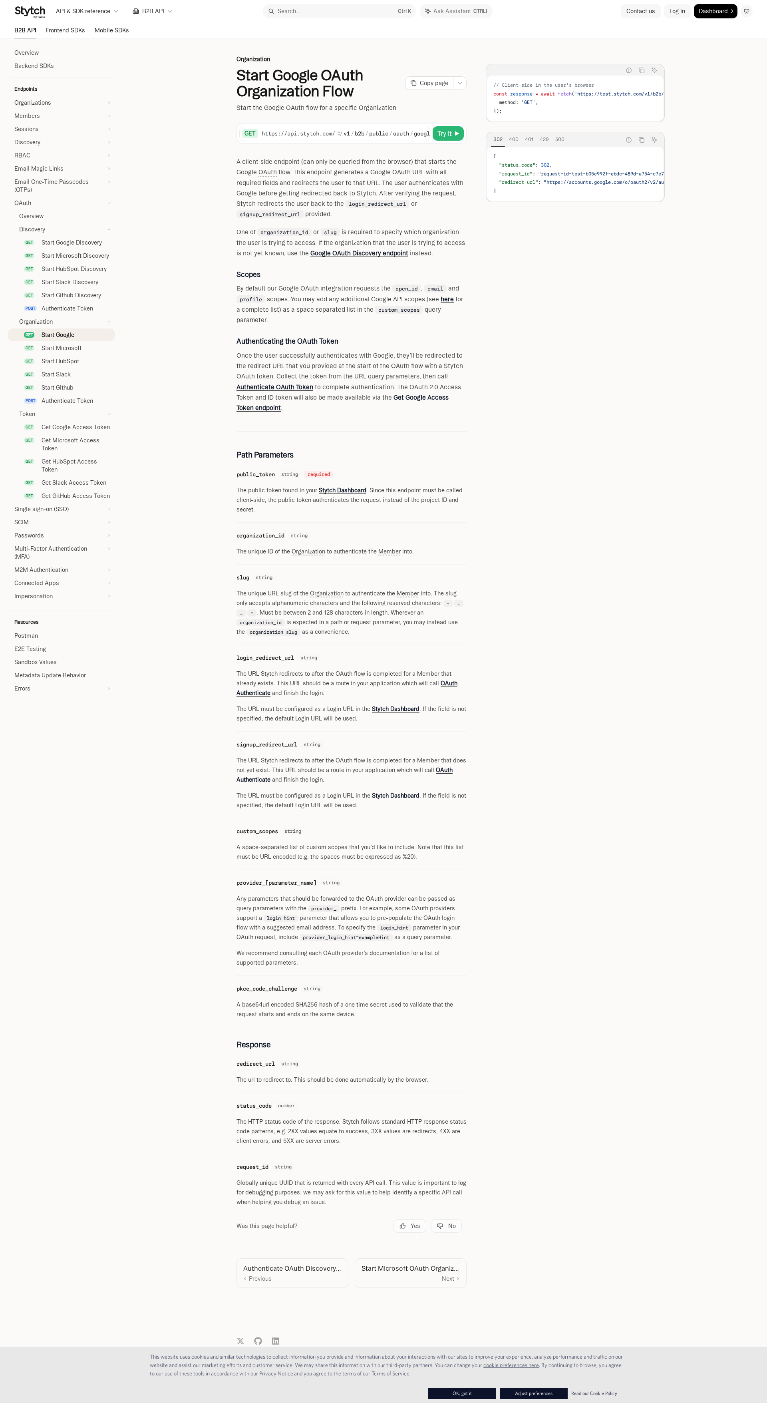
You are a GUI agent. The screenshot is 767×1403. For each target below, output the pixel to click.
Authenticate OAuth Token (274, 387)
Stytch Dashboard (342, 490)
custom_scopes (257, 831)
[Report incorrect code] (629, 70)
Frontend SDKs (65, 30)
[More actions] (460, 83)
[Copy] (422, 133)
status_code (254, 1105)
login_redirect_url (265, 658)
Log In (677, 11)
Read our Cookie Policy (594, 1393)
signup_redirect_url (266, 744)
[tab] (498, 139)
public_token (255, 474)
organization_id (260, 535)
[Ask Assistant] (654, 70)
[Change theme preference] (747, 11)
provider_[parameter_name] (276, 883)
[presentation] (575, 98)
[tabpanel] (575, 98)
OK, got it (462, 1393)
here (447, 299)
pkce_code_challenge (266, 988)
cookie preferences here (511, 1365)
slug (242, 577)
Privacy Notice (276, 1373)
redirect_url (255, 1064)
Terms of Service (390, 1373)
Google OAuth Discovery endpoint (359, 253)
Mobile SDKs (112, 30)
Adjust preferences (533, 1393)
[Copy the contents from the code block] (641, 70)
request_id (252, 1167)
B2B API (25, 30)
